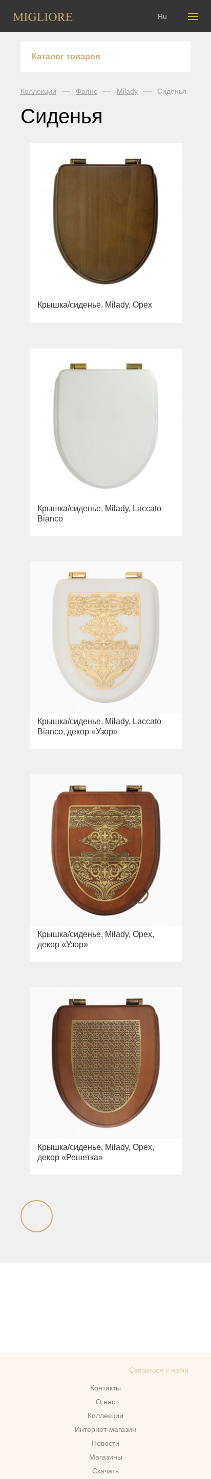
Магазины (105, 1457)
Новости (105, 1443)
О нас (105, 1402)
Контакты (105, 1388)
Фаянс (86, 91)
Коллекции (38, 91)
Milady (127, 91)
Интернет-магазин (105, 1429)
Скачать (105, 1471)
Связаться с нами (158, 1370)
